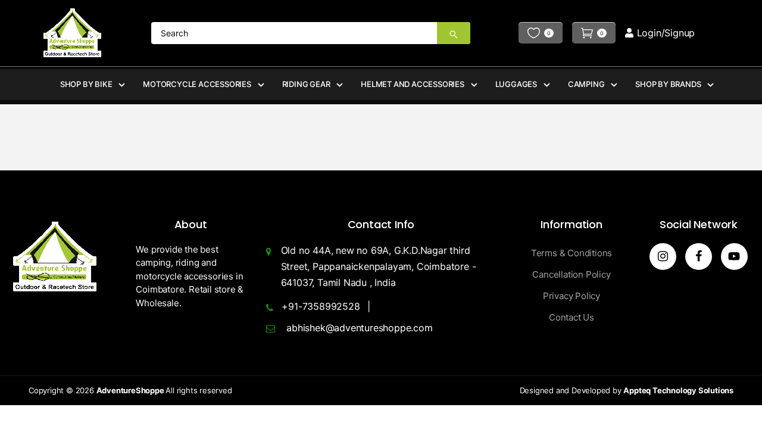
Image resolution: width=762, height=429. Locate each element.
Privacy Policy (571, 295)
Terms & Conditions (571, 253)
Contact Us (571, 317)
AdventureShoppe (131, 390)
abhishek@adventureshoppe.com (359, 328)
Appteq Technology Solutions (678, 390)
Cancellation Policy (571, 274)
